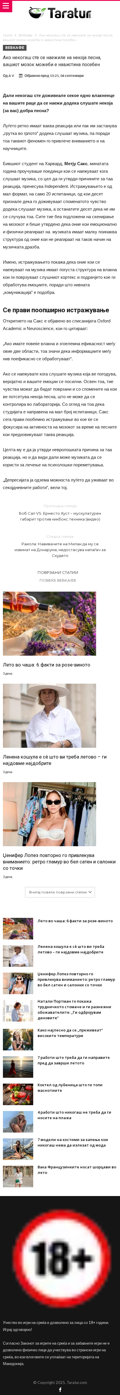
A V (11, 75)
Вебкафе (26, 35)
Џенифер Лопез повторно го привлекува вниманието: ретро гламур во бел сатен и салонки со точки (59, 861)
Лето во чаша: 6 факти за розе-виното (46, 665)
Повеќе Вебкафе (58, 580)
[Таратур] (60, 6)
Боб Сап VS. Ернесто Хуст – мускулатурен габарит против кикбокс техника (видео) (60, 512)
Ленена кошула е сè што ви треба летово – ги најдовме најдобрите (55, 760)
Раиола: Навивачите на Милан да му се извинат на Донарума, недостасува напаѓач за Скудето (60, 546)
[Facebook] (60, 1390)
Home (7, 35)
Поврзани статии (58, 572)
